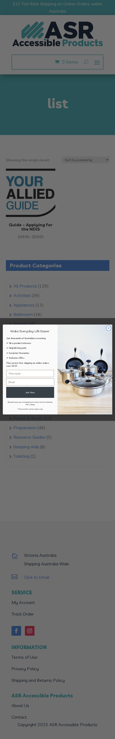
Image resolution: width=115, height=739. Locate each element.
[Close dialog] (108, 328)
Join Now (30, 392)
